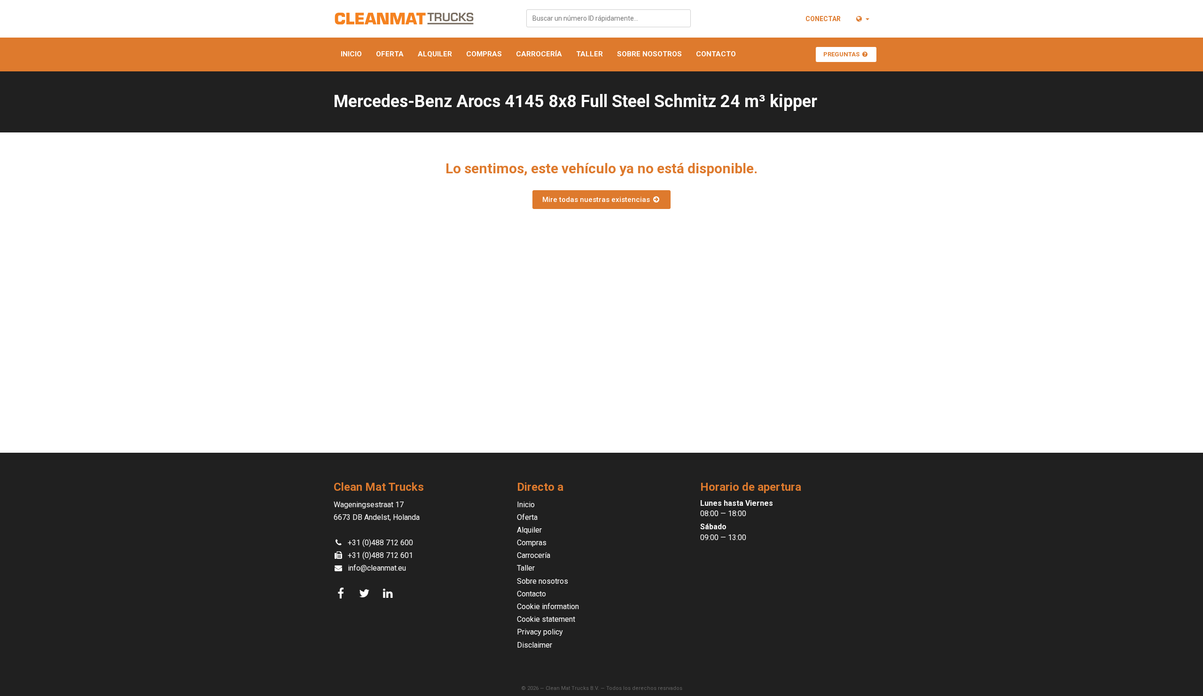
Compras (484, 54)
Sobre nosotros (649, 54)
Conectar (823, 19)
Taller (589, 54)
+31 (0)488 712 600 (380, 542)
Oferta (390, 54)
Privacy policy (540, 631)
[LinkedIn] (389, 593)
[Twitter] (365, 593)
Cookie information (548, 606)
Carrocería (539, 54)
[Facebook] (342, 593)
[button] (862, 19)
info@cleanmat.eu (377, 568)
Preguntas (842, 54)
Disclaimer (534, 645)
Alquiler (435, 54)
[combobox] (608, 18)
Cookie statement (546, 619)
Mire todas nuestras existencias (597, 199)
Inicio (351, 54)
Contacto (716, 54)
